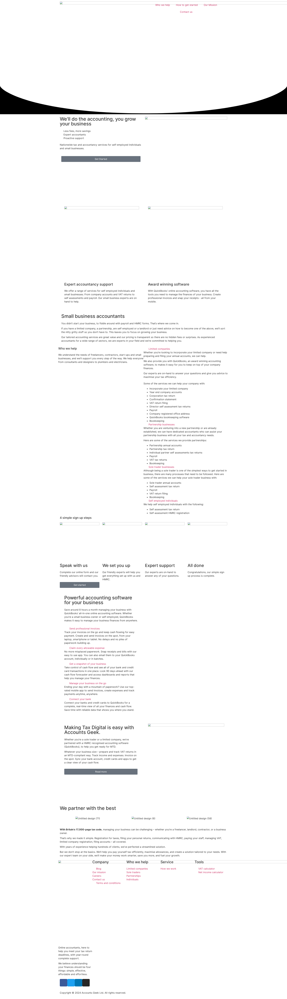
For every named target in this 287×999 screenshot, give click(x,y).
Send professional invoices (84, 628)
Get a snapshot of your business (87, 663)
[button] (186, 349)
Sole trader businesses (161, 466)
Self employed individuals (163, 500)
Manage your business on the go (87, 683)
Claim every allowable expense (86, 647)
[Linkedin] (78, 982)
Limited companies (159, 348)
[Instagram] (86, 982)
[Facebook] (63, 982)
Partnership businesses (162, 424)
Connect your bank (80, 699)
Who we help (162, 4)
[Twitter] (71, 982)
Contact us (186, 11)
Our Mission (210, 4)
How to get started (187, 4)
